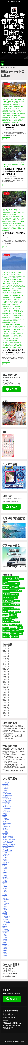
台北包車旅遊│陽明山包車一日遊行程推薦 (12, 771)
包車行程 (4, 873)
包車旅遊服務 (5, 225)
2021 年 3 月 (5, 668)
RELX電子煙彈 (6, 811)
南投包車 (5, 591)
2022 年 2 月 (5, 653)
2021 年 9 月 (5, 661)
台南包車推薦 (12, 337)
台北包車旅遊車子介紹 (16, 328)
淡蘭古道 (15, 117)
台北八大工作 (5, 818)
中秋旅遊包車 (22, 286)
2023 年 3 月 (5, 647)
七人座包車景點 (11, 578)
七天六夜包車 (12, 281)
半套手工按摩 (5, 931)
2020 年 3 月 (5, 681)
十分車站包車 (16, 315)
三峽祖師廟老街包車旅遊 (17, 216)
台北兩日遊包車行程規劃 (7, 324)
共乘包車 (22, 295)
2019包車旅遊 (12, 272)
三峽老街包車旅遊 (12, 218)
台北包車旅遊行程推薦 (7, 106)
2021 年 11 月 (5, 658)
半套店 (4, 934)
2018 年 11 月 (5, 707)
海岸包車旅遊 (5, 117)
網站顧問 (4, 792)
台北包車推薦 (15, 101)
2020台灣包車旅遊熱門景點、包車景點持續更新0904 (13, 351)
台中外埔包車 (13, 322)
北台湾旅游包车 (10, 311)
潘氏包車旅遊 (6, 129)
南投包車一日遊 (11, 591)
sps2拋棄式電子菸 (6, 798)
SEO (3, 883)
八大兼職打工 (5, 782)
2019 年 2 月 (5, 702)
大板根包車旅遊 (5, 228)
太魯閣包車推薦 (5, 345)
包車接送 (20, 301)
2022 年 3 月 (5, 651)
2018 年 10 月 (5, 709)
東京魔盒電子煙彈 (6, 808)
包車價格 (17, 583)
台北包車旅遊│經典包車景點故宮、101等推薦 (13, 766)
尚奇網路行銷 (5, 862)
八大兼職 (4, 815)
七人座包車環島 (5, 279)
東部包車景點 (19, 347)
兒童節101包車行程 (6, 295)
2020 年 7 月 (5, 676)
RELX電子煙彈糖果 (7, 800)
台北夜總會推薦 (6, 922)
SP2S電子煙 (5, 787)
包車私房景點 (11, 308)
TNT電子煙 (5, 829)
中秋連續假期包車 (6, 288)
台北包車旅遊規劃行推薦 (17, 106)
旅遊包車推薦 (13, 113)
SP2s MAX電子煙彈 (7, 795)
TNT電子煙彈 (5, 878)
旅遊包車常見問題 (6, 113)
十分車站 (10, 315)
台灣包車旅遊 (11, 611)
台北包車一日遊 (15, 604)
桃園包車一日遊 (6, 627)
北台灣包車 (16, 311)
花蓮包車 (19, 627)
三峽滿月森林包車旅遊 (7, 216)
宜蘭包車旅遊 (8, 621)
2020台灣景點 (19, 276)
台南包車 (11, 335)
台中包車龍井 (15, 320)
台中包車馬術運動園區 (7, 320)
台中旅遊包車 (16, 601)
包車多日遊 (16, 299)
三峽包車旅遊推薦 (6, 212)
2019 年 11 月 (5, 687)
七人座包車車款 (13, 279)
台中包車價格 (6, 597)
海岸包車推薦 (17, 115)
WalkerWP (17, 1043)
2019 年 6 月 (5, 696)
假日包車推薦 (5, 294)
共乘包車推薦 (12, 297)
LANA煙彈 (4, 810)
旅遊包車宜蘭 (18, 112)
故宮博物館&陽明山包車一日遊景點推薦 (12, 764)
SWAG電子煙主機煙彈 (7, 836)
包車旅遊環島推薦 (21, 303)
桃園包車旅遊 (13, 627)
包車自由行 (4, 101)
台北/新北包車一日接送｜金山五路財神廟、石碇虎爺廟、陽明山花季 (14, 171)
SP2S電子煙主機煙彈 (7, 841)
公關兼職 (4, 891)
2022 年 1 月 (5, 655)
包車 (7, 99)
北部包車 (21, 311)
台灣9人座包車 (5, 340)
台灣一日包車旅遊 (13, 340)
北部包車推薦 (5, 313)
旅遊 (10, 112)
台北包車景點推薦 (20, 329)
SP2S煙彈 (4, 805)
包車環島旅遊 (17, 306)
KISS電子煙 (5, 789)
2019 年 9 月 (5, 691)
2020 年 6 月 (5, 678)
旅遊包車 (13, 112)
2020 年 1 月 (5, 684)
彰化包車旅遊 (5, 624)
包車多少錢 (4, 299)
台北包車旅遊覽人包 (6, 108)
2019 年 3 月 (5, 700)
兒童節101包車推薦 (13, 294)
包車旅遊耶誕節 (5, 306)
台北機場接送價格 (19, 333)
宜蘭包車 (12, 615)
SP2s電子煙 (5, 797)
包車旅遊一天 (15, 221)
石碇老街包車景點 (14, 122)
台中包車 (6, 594)
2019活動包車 (12, 276)
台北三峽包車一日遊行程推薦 (13, 234)
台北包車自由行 (5, 333)
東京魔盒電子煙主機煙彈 (8, 846)
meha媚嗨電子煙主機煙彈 (8, 844)
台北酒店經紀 (5, 820)
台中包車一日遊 (5, 319)
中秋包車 (17, 286)
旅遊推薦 (19, 113)
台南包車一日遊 (17, 335)
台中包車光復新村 (13, 319)
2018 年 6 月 (5, 715)
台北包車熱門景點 (6, 331)
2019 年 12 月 (5, 686)
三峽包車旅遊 (18, 211)
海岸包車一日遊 (10, 115)
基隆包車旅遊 (5, 615)
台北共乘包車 (5, 326)
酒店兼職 (4, 813)
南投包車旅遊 (18, 591)
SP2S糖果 (4, 852)
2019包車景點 (19, 272)
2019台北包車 (19, 274)
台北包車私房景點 (14, 331)
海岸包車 (4, 115)
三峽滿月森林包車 (12, 214)
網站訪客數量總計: (7, 976)
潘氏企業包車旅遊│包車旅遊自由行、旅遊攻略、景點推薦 (14, 32)
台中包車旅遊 (8, 601)
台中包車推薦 (14, 597)
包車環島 (11, 306)
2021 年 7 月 (5, 663)
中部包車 (12, 288)
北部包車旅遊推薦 (18, 313)
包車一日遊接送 (13, 220)
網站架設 (4, 824)
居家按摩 (4, 949)
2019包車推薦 (5, 272)
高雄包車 (20, 633)
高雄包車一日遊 (6, 636)
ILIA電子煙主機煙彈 (7, 842)
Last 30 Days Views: (7, 973)
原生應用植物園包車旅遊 (14, 317)
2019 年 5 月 (5, 697)
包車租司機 (17, 308)
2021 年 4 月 (5, 666)
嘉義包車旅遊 (17, 611)
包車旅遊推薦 (22, 587)
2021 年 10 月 (5, 660)
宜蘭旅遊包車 (17, 621)
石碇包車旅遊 (20, 119)
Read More (6, 138)
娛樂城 (4, 908)
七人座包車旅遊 (5, 278)
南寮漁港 (21, 315)
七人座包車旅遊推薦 (14, 278)
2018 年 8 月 (5, 712)
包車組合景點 (5, 310)
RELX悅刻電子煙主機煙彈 (8, 839)
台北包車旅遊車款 (6, 329)
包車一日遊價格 (5, 220)
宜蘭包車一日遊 (13, 345)
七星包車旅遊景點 (19, 281)
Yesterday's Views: (7, 968)
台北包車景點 (13, 329)
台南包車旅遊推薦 (6, 338)
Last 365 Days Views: (7, 975)
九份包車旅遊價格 (18, 288)
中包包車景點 (11, 286)
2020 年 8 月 (5, 674)
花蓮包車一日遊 (6, 630)
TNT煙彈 (4, 831)
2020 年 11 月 (5, 669)
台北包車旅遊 (21, 101)
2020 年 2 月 (5, 682)
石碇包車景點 (5, 120)
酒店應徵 (4, 888)
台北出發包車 (11, 326)
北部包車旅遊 (11, 313)
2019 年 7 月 (5, 694)
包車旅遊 (16, 99)
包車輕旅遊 (16, 310)
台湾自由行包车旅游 (15, 338)
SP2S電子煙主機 (6, 806)
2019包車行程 (5, 274)
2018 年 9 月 (5, 710)
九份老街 (20, 290)
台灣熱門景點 (5, 344)
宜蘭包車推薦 (5, 347)
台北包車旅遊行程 (16, 104)
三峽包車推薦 (11, 211)
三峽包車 (11, 209)
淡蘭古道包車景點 (6, 119)
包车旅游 (4, 311)
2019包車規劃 (12, 274)
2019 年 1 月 (5, 704)
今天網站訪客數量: (7, 966)
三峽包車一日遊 (17, 209)
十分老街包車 (5, 315)
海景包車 (10, 117)
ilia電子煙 (4, 790)
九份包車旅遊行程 (14, 290)
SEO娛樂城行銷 (6, 916)
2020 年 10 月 (5, 671)
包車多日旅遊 (10, 299)
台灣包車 (5, 611)
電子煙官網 (5, 847)
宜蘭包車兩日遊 (20, 345)
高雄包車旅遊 (15, 636)
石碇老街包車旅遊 (6, 122)
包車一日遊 (10, 99)
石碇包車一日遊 (14, 119)
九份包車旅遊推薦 (6, 290)
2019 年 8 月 (5, 692)
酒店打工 (4, 942)
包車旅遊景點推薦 (18, 223)
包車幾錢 (11, 301)
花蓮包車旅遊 (15, 630)
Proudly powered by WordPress (12, 1041)
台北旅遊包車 (5, 110)
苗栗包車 (21, 630)
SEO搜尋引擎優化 (6, 823)
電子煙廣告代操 (6, 826)
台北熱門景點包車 (12, 110)
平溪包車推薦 (19, 110)
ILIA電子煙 (5, 784)
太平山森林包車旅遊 (13, 344)
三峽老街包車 (5, 218)
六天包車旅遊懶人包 (15, 295)
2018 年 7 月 (5, 713)
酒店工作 (4, 927)
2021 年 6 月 (5, 664)
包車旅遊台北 (21, 99)
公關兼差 (4, 890)
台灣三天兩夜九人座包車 (7, 342)
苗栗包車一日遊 (6, 633)
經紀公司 (4, 864)
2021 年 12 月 (5, 656)
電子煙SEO (5, 828)
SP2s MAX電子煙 (6, 793)
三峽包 (7, 209)
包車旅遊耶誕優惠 (14, 304)
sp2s (3, 780)
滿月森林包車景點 (6, 230)
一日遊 (3, 99)
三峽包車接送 (5, 211)
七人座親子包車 (20, 279)
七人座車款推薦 (5, 281)
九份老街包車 (5, 292)
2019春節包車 (5, 276)
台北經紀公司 (5, 945)
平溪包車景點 (5, 112)
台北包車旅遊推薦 (6, 103)
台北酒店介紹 (5, 921)
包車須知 (21, 310)
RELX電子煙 (5, 785)
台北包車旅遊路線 (15, 108)
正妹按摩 (4, 935)
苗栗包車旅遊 (13, 633)
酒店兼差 (4, 886)
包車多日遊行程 (5, 301)
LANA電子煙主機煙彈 (7, 837)
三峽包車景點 (13, 212)
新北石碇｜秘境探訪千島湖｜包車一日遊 (13, 126)
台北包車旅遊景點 (14, 103)
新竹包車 (11, 624)
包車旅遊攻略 (5, 223)
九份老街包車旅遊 (12, 292)
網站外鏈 (4, 898)
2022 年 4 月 (5, 650)
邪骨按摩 (4, 924)
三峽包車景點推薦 (20, 212)
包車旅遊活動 (11, 225)
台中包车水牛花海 (6, 322)
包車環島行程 (5, 308)
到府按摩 (4, 950)
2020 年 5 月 (5, 679)
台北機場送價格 (5, 335)
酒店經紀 (4, 816)
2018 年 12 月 (5, 705)
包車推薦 (4, 303)
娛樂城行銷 (5, 914)
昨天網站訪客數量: (7, 970)
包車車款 (4, 872)
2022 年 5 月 (5, 648)
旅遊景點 (23, 113)
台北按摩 (4, 932)
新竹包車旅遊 (16, 624)
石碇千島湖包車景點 (13, 120)
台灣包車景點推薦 (17, 342)
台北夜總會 (5, 917)
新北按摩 (4, 947)
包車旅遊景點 (11, 223)
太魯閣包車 (20, 344)
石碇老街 (20, 120)
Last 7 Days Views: (7, 971)
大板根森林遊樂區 (20, 228)
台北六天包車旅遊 (17, 324)
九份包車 (21, 578)
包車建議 (16, 301)
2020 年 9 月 (5, 673)
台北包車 (10, 101)
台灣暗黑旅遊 (5, 860)
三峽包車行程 (5, 214)
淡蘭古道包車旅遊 (21, 117)
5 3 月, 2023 (13, 129)
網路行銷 (4, 821)
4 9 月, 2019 (13, 354)
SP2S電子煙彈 (6, 802)
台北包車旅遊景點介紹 (7, 104)
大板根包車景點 (13, 228)
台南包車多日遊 (5, 337)
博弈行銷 (4, 913)
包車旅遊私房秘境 (6, 304)
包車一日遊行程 (20, 220)
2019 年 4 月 (5, 699)
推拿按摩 (4, 859)
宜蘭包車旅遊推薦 (12, 347)
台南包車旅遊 (19, 337)
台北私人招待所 (6, 854)
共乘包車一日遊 (5, 297)
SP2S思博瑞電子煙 (7, 851)
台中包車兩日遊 (21, 319)
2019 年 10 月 (5, 689)
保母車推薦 (19, 292)
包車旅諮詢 (4, 221)
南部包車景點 (5, 317)
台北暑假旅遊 (12, 333)
